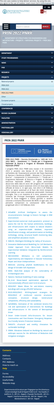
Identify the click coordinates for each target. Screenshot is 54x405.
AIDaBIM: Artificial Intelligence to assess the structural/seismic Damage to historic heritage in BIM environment (30, 215)
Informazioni (46, 3)
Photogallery (8, 128)
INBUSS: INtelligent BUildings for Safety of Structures (29, 241)
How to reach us (10, 365)
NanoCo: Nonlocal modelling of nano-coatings (26, 277)
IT (45, 7)
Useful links (8, 380)
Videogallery (7, 132)
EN (49, 7)
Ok (53, 3)
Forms (6, 373)
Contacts (7, 358)
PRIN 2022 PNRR (7, 93)
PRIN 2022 (5, 89)
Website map (9, 383)
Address (6, 355)
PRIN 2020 (5, 85)
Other (4, 97)
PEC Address (8, 362)
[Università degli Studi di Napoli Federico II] (25, 15)
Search (45, 27)
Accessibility (8, 376)
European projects (8, 100)
